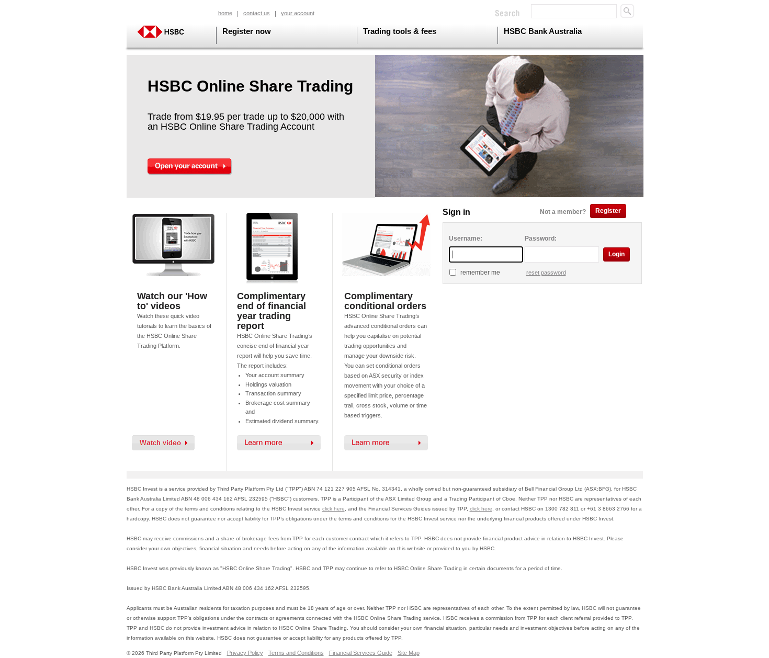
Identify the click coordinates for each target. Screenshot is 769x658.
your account (297, 13)
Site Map (409, 653)
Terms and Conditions (296, 653)
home (225, 13)
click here (333, 509)
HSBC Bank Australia (543, 31)
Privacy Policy (245, 653)
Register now (246, 31)
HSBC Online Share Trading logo (170, 31)
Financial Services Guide (360, 653)
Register (608, 210)
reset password (546, 272)
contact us (256, 13)
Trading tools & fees (399, 31)
